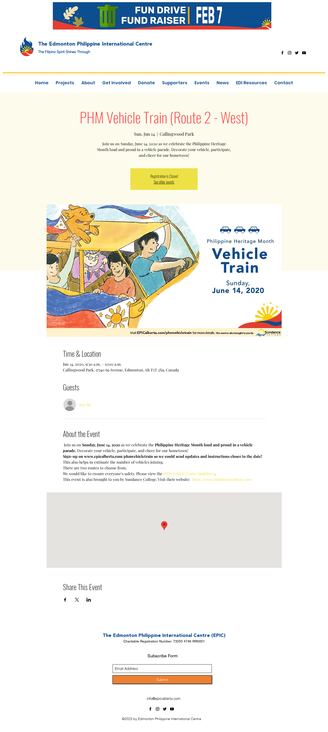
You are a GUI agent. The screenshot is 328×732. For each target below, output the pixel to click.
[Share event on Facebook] (65, 600)
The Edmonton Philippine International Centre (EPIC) (164, 635)
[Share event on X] (77, 600)
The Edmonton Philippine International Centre (95, 44)
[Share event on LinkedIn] (88, 600)
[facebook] (282, 52)
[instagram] (289, 52)
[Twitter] (296, 52)
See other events (164, 182)
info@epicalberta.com (164, 698)
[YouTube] (304, 52)
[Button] (165, 15)
